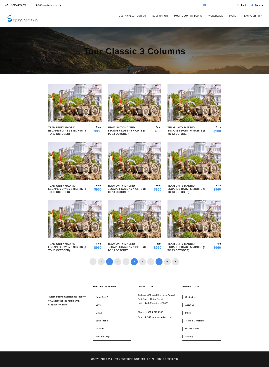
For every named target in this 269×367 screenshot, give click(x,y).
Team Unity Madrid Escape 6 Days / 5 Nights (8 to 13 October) (67, 130)
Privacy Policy (192, 328)
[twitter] (215, 5)
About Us (189, 305)
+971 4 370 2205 (154, 312)
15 (167, 262)
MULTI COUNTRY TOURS (188, 16)
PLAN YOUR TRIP (252, 16)
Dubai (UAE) (102, 297)
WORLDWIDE (215, 16)
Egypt (98, 305)
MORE (232, 16)
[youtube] (221, 5)
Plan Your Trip (103, 336)
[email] (204, 5)
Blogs (188, 313)
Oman (99, 313)
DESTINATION (160, 16)
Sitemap (189, 336)
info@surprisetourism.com (158, 317)
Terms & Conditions (194, 320)
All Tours (100, 328)
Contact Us (190, 297)
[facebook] (210, 5)
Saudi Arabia (102, 320)
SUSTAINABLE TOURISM (132, 16)
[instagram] (226, 5)
